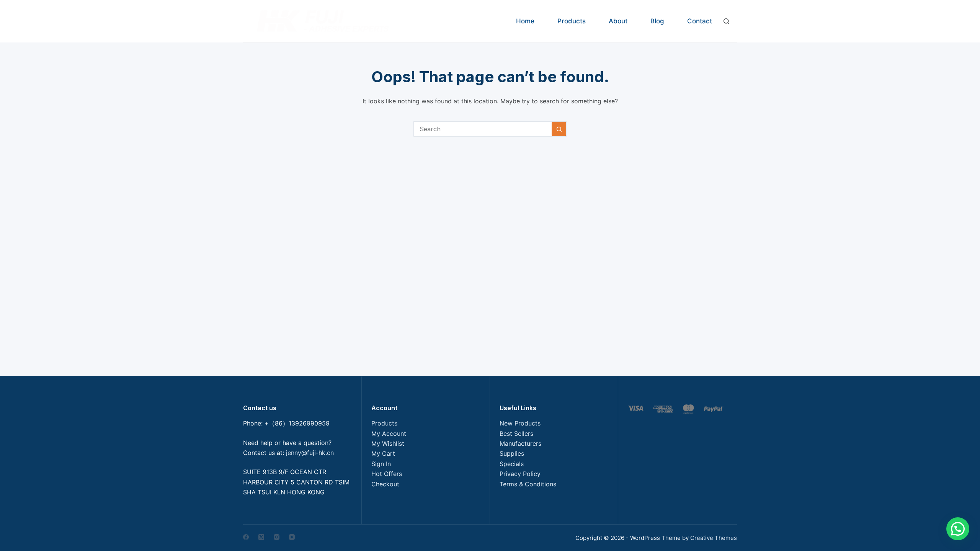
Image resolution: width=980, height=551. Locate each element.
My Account (388, 433)
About (618, 21)
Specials (512, 464)
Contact (699, 21)
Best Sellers (516, 433)
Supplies (512, 453)
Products (571, 21)
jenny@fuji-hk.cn (310, 452)
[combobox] (483, 129)
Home (525, 21)
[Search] (726, 21)
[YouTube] (292, 537)
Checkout (385, 484)
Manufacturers (520, 443)
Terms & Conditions (528, 484)
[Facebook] (246, 537)
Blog (657, 21)
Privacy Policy (520, 474)
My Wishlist (387, 443)
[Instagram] (276, 537)
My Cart (383, 453)
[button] (957, 528)
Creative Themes (713, 537)
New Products (520, 423)
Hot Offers (386, 474)
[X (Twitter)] (261, 537)
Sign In (381, 464)
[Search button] (559, 129)
